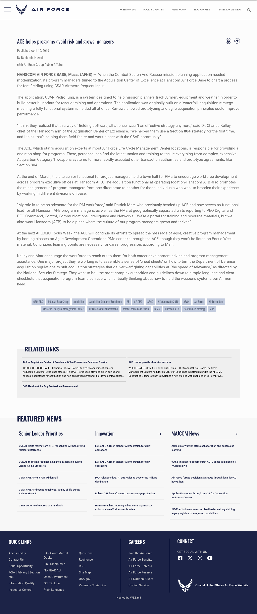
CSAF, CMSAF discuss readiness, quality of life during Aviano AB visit (49, 491)
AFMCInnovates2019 (168, 301)
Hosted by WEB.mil (128, 597)
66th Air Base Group (58, 301)
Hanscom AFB (172, 309)
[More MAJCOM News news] (236, 434)
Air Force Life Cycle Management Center (63, 309)
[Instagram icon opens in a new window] (200, 558)
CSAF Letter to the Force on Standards (41, 505)
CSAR (157, 309)
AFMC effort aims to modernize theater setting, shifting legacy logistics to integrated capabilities (203, 511)
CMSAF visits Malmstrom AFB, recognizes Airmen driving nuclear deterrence (52, 447)
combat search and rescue (136, 309)
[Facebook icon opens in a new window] (180, 558)
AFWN (186, 301)
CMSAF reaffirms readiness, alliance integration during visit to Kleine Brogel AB (50, 463)
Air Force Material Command (103, 309)
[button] (6, 9)
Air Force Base (216, 301)
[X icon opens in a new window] (190, 558)
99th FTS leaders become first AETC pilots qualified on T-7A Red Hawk (204, 463)
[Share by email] (237, 41)
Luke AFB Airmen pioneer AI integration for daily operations (122, 447)
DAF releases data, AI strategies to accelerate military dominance (126, 479)
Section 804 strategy (194, 309)
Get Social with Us (192, 552)
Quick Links (20, 542)
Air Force (199, 301)
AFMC (150, 301)
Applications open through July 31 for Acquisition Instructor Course (199, 495)
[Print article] (228, 41)
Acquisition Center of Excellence (105, 301)
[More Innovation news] (160, 434)
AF (128, 301)
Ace (212, 309)
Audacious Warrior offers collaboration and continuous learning (202, 447)
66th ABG (38, 301)
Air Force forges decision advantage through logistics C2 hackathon (203, 479)
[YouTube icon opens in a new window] (210, 558)
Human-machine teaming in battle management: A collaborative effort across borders (123, 507)
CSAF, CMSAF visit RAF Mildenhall (38, 477)
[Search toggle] (249, 9)
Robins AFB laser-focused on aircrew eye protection (125, 493)
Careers (136, 542)
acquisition (78, 301)
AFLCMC (138, 301)
